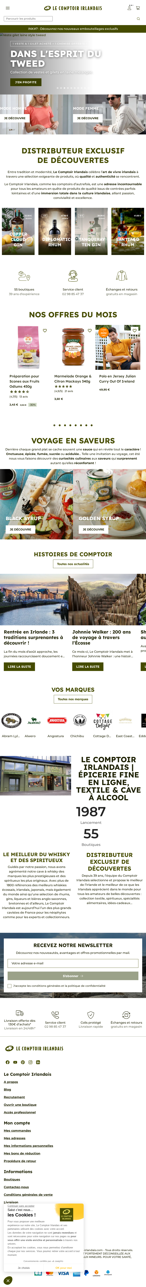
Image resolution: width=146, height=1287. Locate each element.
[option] (73, 63)
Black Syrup (23, 518)
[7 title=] (22, 392)
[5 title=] (18, 392)
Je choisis (24, 1267)
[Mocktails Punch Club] (68, 88)
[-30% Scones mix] (61, 88)
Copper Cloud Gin (18, 239)
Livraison (11, 1202)
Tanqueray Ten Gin (92, 242)
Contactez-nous (16, 1187)
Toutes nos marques (73, 699)
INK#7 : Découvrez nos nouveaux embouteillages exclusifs (73, 29)
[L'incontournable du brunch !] (74, 88)
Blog (7, 1089)
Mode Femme (86, 108)
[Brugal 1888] (57, 88)
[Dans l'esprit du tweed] (64, 88)
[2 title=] (60, 386)
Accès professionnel (20, 1112)
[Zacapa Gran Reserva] (71, 88)
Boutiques (12, 1179)
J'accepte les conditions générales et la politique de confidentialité (59, 986)
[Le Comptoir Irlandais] (73, 8)
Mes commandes (17, 1130)
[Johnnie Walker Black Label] (81, 88)
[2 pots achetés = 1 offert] (85, 88)
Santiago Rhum (127, 242)
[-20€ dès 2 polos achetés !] (78, 88)
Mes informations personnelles (28, 1146)
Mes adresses (14, 1138)
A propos (11, 1082)
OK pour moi (64, 1267)
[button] (8, 1280)
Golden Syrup (99, 518)
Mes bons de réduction (22, 1153)
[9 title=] (26, 392)
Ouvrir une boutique (20, 1105)
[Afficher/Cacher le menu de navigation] (8, 8)
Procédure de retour (20, 1161)
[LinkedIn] (38, 1062)
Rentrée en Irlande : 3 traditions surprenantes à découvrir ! (33, 637)
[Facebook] (7, 1062)
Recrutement (14, 1097)
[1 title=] (10, 392)
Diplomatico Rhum (58, 242)
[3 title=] (14, 392)
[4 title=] (67, 386)
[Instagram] (30, 1062)
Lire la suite (19, 667)
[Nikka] (88, 88)
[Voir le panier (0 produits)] (138, 8)
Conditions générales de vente (28, 1194)
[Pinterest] (23, 1062)
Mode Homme (13, 108)
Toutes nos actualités (73, 564)
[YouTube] (15, 1062)
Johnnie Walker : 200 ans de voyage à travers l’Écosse (101, 637)
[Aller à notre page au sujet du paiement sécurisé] (73, 1273)
